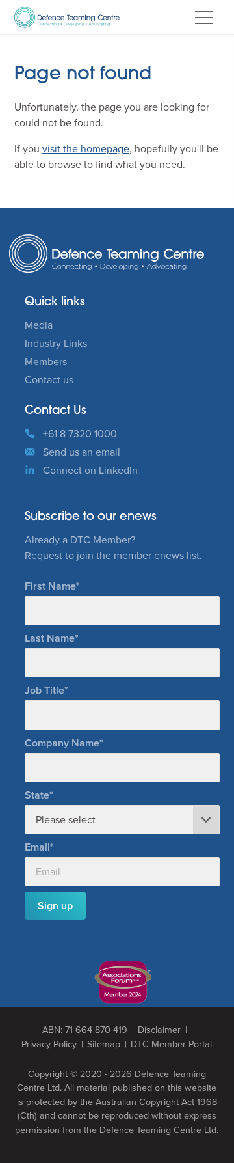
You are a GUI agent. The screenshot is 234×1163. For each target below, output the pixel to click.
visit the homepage (85, 148)
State (37, 794)
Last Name (50, 638)
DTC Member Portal (171, 1043)
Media (39, 325)
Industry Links (56, 343)
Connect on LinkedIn (90, 470)
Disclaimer (159, 1029)
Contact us (49, 379)
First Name (50, 586)
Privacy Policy (49, 1043)
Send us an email (81, 452)
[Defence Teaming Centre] (67, 17)
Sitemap (103, 1043)
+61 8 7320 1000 (80, 433)
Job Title (44, 690)
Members (46, 361)
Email (37, 847)
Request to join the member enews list (112, 555)
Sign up (55, 905)
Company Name (62, 742)
